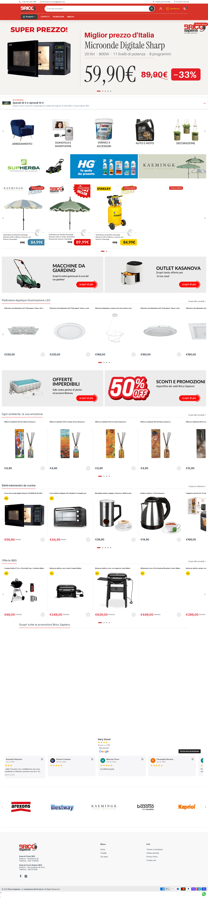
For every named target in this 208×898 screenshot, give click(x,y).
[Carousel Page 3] (105, 91)
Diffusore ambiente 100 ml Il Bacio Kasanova (155, 422)
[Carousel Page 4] (107, 91)
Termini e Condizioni (154, 849)
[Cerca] (151, 8)
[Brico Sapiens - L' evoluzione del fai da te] (28, 8)
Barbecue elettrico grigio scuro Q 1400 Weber (111, 568)
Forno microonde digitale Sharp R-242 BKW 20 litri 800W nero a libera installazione (23, 493)
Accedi (179, 2)
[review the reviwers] (41, 759)
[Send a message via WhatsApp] (204, 894)
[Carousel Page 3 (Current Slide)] (105, 362)
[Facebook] (20, 876)
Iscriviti (186, 2)
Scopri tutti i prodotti (196, 301)
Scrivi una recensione (189, 751)
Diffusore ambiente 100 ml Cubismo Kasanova (19, 422)
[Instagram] (25, 876)
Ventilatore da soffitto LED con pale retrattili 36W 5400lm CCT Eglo (114, 308)
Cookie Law (151, 860)
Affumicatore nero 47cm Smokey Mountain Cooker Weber (69, 568)
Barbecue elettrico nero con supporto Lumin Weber (21, 568)
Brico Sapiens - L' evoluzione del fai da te (25, 889)
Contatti (103, 853)
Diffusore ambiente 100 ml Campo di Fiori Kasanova (67, 422)
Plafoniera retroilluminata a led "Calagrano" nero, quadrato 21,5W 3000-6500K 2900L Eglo (24, 308)
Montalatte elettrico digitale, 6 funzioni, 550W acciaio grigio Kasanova (113, 493)
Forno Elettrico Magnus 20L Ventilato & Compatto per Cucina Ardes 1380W (68, 493)
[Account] (160, 8)
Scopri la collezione (196, 486)
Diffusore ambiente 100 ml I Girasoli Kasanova (110, 422)
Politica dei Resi (152, 853)
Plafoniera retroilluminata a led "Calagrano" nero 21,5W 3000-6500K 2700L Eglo (68, 308)
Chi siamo (104, 857)
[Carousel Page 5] (110, 91)
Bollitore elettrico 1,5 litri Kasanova (152, 493)
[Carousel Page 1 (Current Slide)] (99, 91)
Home (102, 849)
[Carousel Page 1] (98, 362)
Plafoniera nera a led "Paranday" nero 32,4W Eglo (157, 308)
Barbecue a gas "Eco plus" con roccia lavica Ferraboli (158, 568)
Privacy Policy (152, 857)
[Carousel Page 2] (102, 91)
